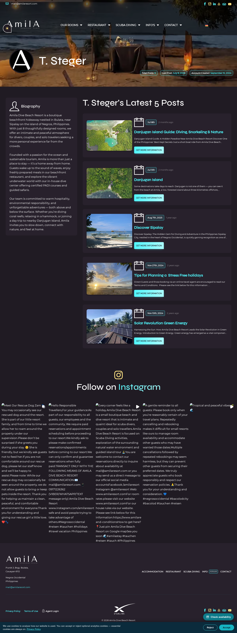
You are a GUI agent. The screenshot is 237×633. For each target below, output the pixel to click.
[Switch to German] (207, 25)
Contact (171, 25)
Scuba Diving (126, 25)
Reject (210, 627)
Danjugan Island (148, 180)
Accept (226, 627)
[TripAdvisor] (224, 5)
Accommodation (152, 571)
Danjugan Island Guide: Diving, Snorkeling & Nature (178, 132)
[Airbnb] (219, 4)
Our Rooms (69, 25)
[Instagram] (209, 4)
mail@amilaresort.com (24, 3)
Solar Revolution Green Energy (161, 323)
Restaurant (97, 25)
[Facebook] (204, 4)
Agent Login (52, 611)
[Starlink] (118, 609)
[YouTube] (229, 4)
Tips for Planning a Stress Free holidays (168, 275)
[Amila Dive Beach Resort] (23, 25)
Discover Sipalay (148, 227)
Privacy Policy (13, 611)
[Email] (7, 7)
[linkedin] (214, 4)
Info (205, 571)
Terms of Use (31, 611)
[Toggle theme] (7, 28)
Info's (150, 25)
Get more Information (149, 150)
